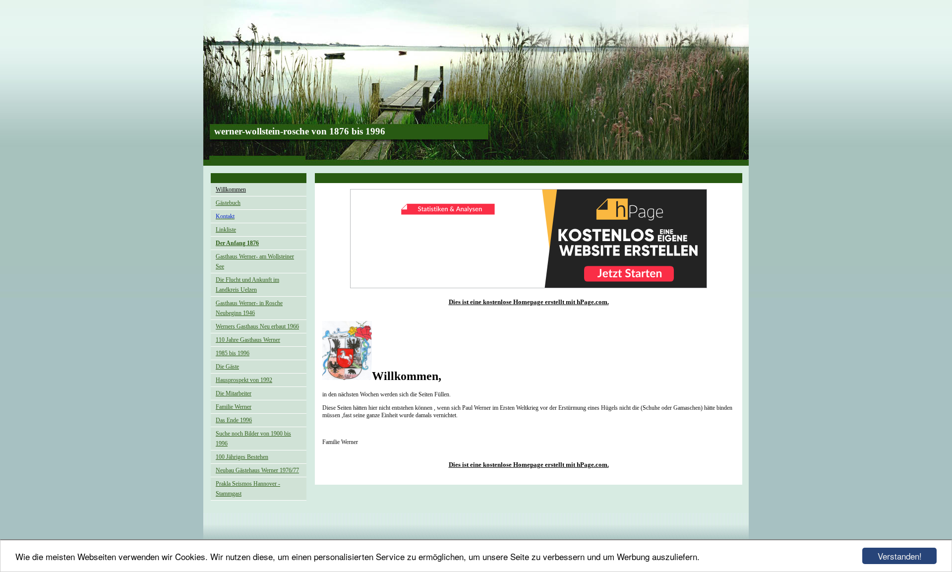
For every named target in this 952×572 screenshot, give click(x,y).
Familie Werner (233, 406)
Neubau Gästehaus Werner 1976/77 (257, 470)
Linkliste (226, 229)
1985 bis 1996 (232, 353)
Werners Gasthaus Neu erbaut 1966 (257, 326)
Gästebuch (228, 202)
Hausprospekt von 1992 (244, 380)
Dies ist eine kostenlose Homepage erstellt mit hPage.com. (529, 302)
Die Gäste (227, 366)
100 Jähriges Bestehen (242, 456)
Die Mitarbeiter (233, 393)
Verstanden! (900, 556)
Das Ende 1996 (234, 420)
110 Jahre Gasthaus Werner (248, 339)
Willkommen (231, 189)
